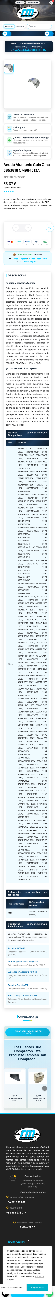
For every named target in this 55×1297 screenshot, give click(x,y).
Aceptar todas (37, 1287)
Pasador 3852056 (16, 948)
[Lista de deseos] (51, 3)
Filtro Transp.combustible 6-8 (22, 995)
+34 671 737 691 (15, 1202)
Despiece (20, 26)
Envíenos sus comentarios (32, 1191)
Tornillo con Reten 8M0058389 (23, 961)
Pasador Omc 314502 (18, 985)
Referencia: (9, 176)
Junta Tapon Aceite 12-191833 (22, 971)
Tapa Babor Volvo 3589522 (15, 1099)
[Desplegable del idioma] (49, 33)
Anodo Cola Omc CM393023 (39, 1099)
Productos (9, 26)
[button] (50, 1248)
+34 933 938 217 (16, 1212)
